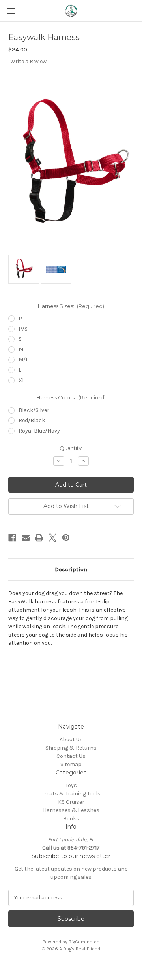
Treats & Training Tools (71, 793)
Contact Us (71, 756)
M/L (23, 359)
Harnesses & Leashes (71, 810)
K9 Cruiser (71, 802)
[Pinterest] (66, 537)
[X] (52, 537)
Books (71, 818)
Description (71, 569)
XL (22, 380)
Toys (71, 785)
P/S (23, 328)
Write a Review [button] (28, 61)
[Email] (26, 537)
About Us (71, 739)
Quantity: (71, 448)
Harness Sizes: (71, 306)
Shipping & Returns (71, 747)
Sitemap (71, 764)
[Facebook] (12, 537)
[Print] (39, 537)
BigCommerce (84, 941)
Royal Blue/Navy (39, 430)
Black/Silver (34, 410)
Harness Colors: (71, 397)
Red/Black (32, 420)
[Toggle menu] (11, 11)
